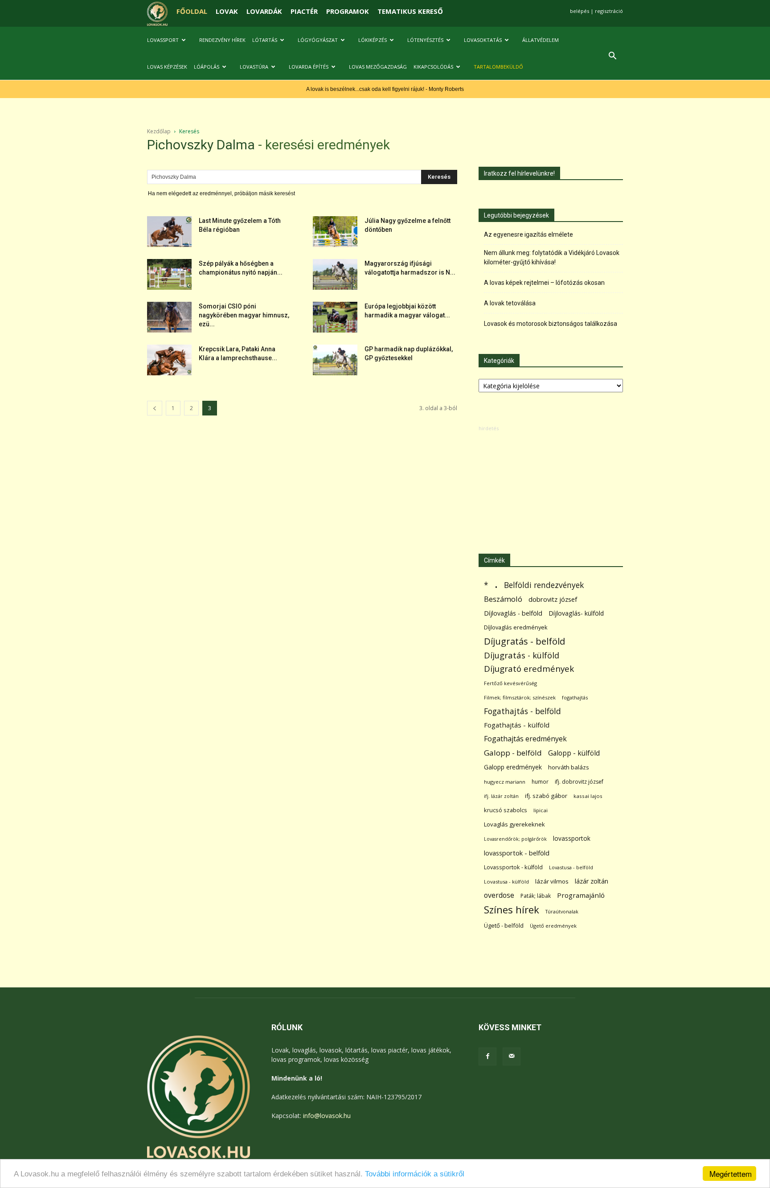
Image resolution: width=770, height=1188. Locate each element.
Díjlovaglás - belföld (513, 613)
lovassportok (571, 838)
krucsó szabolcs (505, 810)
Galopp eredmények (513, 767)
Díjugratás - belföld (524, 641)
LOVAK (227, 11)
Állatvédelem (540, 40)
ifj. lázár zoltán (501, 796)
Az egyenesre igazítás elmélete (528, 234)
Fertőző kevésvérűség (510, 683)
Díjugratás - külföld (521, 655)
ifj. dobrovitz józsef (579, 781)
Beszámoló (503, 599)
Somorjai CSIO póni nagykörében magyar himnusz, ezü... (244, 315)
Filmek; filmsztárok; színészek (520, 697)
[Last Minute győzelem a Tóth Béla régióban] (169, 231)
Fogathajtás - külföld (516, 724)
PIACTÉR (304, 11)
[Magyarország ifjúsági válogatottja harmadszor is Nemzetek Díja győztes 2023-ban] (335, 274)
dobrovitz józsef (552, 599)
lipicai (540, 810)
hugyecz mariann (504, 781)
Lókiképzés (372, 40)
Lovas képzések (167, 66)
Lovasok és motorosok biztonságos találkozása (550, 323)
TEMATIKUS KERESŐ (410, 11)
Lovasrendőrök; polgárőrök (515, 839)
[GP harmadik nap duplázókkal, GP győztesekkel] (335, 360)
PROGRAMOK (347, 11)
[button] (612, 57)
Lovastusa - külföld (506, 881)
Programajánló (581, 895)
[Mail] (511, 1056)
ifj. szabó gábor (546, 796)
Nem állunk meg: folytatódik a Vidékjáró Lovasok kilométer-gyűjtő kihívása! (551, 257)
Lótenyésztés (425, 40)
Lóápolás (206, 66)
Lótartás (264, 40)
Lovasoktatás (483, 40)
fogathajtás (575, 697)
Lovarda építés (308, 66)
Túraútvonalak (561, 911)
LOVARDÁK (264, 11)
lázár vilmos (552, 881)
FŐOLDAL (191, 11)
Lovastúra (254, 66)
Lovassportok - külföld (513, 867)
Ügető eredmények (553, 925)
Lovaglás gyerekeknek (514, 824)
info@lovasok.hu (327, 1115)
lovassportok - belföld (516, 853)
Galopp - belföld (513, 752)
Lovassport (163, 40)
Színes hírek (511, 909)
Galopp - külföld (574, 753)
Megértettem (730, 1173)
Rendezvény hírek (222, 40)
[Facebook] (487, 1056)
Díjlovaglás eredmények (516, 627)
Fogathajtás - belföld (522, 711)
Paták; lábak (535, 896)
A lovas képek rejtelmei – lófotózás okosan (544, 282)
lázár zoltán (591, 881)
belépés (579, 11)
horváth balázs (568, 767)
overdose (499, 895)
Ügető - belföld (504, 925)
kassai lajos (587, 796)
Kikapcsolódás (433, 66)
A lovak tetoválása (510, 303)
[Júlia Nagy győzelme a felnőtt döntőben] (335, 231)
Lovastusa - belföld (571, 867)
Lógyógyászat (318, 40)
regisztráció (609, 11)
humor (540, 781)
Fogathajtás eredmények (525, 739)
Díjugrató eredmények (529, 669)
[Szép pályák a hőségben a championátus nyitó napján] (169, 274)
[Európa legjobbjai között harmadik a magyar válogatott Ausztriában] (335, 317)
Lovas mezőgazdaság (378, 66)
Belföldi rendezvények (544, 585)
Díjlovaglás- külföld (576, 613)
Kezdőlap (159, 131)
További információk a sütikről (414, 1174)
